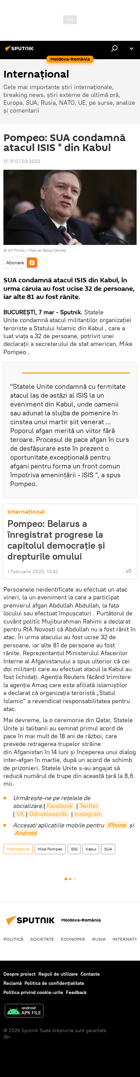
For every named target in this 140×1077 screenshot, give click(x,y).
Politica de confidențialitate (54, 983)
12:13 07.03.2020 (21, 161)
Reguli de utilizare (58, 974)
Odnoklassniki (48, 814)
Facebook (60, 806)
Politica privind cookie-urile (33, 992)
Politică (13, 939)
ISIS (74, 848)
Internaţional (26, 512)
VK (20, 814)
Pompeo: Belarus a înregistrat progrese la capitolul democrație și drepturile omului (56, 540)
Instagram (88, 814)
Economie (73, 939)
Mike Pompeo (50, 848)
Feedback (76, 992)
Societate (42, 939)
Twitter (89, 806)
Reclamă (12, 983)
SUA (108, 848)
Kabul (91, 848)
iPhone (116, 825)
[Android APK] (24, 1011)
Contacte (90, 974)
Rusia (99, 939)
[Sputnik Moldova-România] (20, 51)
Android (25, 833)
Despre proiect (19, 974)
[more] (129, 571)
